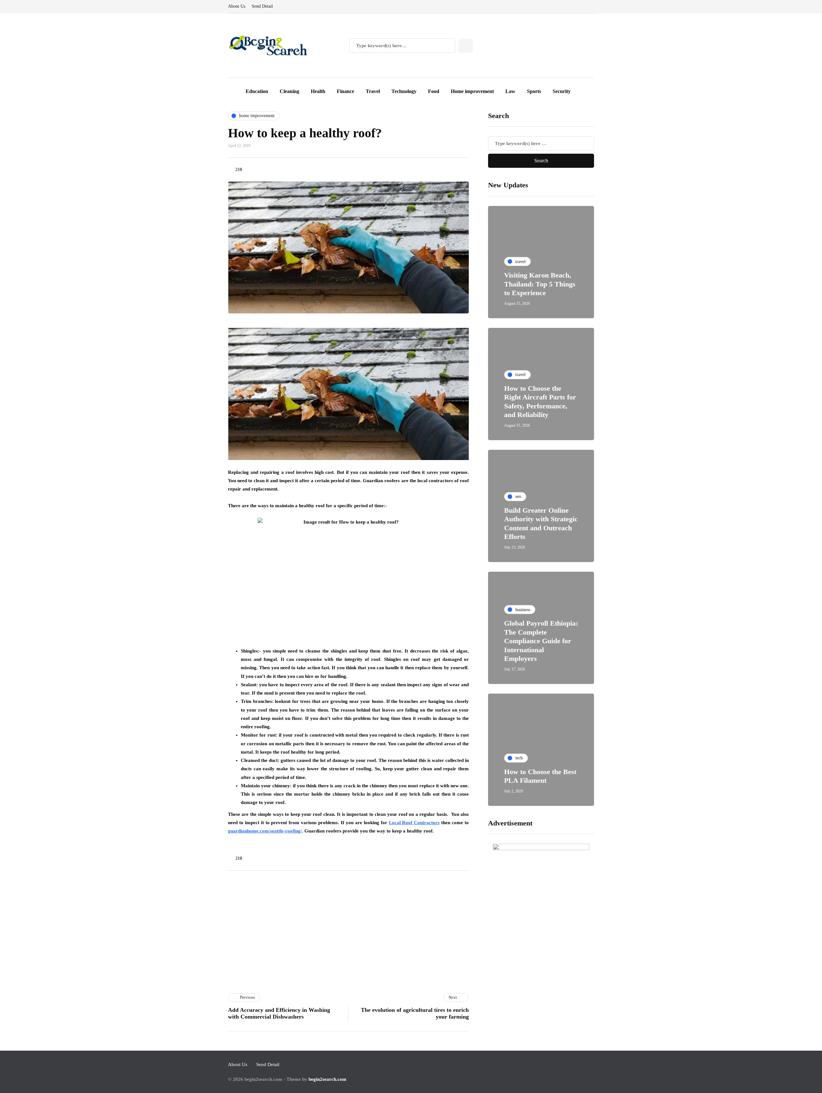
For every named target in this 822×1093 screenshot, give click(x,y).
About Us (236, 6)
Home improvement (472, 91)
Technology (403, 91)
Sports (534, 91)
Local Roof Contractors (414, 822)
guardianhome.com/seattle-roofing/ (265, 830)
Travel (373, 91)
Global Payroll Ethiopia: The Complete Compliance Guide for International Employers (541, 640)
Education (257, 91)
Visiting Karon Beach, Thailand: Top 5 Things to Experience (539, 284)
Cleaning (289, 91)
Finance (345, 91)
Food (433, 91)
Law (510, 91)
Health (318, 91)
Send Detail (262, 6)
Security (562, 91)
